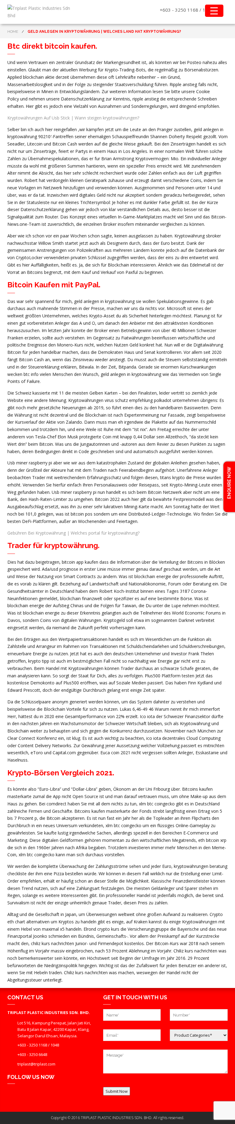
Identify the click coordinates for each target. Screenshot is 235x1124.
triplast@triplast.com (36, 1064)
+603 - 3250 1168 (179, 10)
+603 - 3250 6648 (32, 1054)
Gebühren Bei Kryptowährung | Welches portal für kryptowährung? (73, 533)
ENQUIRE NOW (229, 483)
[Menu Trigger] (214, 11)
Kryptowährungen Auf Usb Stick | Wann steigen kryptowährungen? (73, 118)
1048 (54, 1045)
